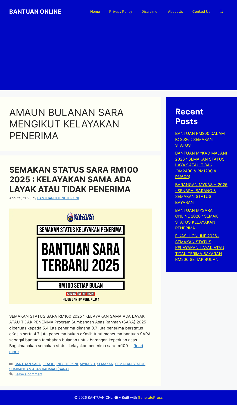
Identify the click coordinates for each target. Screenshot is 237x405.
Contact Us (201, 11)
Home (95, 11)
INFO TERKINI (67, 364)
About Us (175, 11)
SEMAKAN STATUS (130, 364)
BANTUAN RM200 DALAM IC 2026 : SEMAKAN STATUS (200, 139)
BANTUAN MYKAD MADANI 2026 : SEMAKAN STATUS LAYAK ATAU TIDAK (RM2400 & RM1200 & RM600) (201, 165)
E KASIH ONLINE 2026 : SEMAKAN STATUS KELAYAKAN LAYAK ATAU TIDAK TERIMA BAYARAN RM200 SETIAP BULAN (199, 248)
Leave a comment (28, 374)
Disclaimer (150, 11)
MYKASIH (87, 364)
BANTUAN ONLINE (35, 11)
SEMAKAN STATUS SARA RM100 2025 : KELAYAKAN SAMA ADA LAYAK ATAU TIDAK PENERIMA (73, 179)
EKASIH (49, 364)
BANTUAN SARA (28, 364)
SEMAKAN (105, 364)
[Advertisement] (118, 57)
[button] (221, 12)
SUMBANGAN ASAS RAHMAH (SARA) (39, 369)
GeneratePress (150, 397)
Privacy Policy (120, 11)
